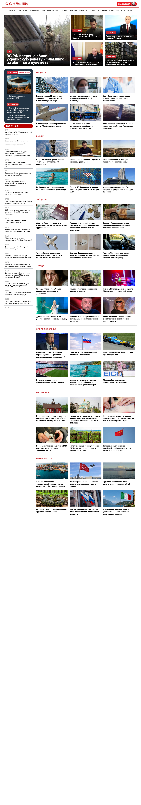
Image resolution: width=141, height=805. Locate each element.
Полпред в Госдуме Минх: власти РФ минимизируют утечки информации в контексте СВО (120, 62)
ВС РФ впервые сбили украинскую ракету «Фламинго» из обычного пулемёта (36, 59)
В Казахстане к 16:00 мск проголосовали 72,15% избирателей (18, 239)
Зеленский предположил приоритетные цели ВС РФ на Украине (84, 36)
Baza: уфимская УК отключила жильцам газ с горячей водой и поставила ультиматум (16, 143)
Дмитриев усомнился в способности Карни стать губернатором (18, 202)
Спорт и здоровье (46, 329)
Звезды (40, 265)
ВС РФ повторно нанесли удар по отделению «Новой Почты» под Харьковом (17, 212)
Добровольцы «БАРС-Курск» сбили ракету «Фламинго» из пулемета (18, 302)
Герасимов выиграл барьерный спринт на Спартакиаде (16, 193)
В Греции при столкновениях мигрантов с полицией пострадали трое (18, 164)
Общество (41, 72)
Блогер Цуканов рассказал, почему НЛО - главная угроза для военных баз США (18, 110)
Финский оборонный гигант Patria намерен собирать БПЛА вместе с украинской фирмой (17, 275)
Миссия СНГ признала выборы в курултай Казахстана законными (18, 257)
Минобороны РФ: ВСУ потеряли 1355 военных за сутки (18, 133)
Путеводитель (44, 458)
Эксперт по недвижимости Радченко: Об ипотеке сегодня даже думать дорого (18, 117)
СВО (9, 51)
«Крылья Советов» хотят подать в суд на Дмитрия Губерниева (17, 285)
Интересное (42, 392)
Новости (14, 104)
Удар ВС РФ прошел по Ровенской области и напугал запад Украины (17, 230)
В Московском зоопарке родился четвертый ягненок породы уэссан (18, 265)
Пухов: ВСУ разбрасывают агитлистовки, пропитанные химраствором (15, 184)
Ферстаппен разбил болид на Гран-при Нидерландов (18, 248)
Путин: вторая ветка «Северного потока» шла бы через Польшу (85, 63)
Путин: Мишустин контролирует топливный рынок (119, 37)
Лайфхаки (41, 200)
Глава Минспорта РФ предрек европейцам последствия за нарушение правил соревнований (17, 154)
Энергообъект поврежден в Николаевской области (15, 222)
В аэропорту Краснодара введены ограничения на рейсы (18, 174)
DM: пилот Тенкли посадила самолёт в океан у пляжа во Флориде (18, 293)
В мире (40, 136)
